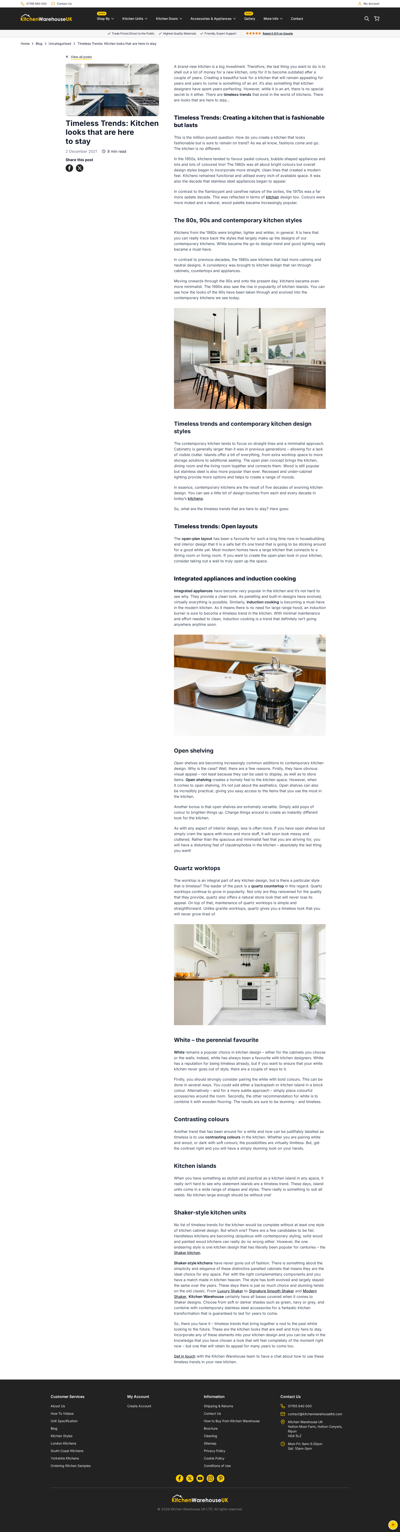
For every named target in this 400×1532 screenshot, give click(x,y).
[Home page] (46, 18)
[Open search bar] (367, 18)
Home (25, 43)
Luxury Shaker (230, 1291)
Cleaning (210, 1436)
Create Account (139, 1406)
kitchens (195, 498)
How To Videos (62, 1413)
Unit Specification (64, 1421)
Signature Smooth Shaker (271, 1291)
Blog (39, 43)
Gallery (249, 17)
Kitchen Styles (61, 1436)
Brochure (211, 1428)
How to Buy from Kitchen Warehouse (232, 1421)
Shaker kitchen (187, 1252)
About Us (58, 1406)
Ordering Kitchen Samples (71, 1466)
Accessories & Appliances (211, 19)
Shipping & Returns (218, 1406)
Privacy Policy (214, 1451)
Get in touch (184, 1356)
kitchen (272, 197)
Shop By (103, 17)
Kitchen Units (132, 19)
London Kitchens (63, 1443)
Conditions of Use (217, 1466)
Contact (297, 19)
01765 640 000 (300, 1406)
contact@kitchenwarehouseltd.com (315, 1414)
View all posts (81, 57)
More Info (271, 19)
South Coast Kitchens (67, 1451)
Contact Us (212, 1413)
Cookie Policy (214, 1458)
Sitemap (210, 1443)
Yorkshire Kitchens (65, 1458)
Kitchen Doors (167, 19)
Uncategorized (60, 43)
